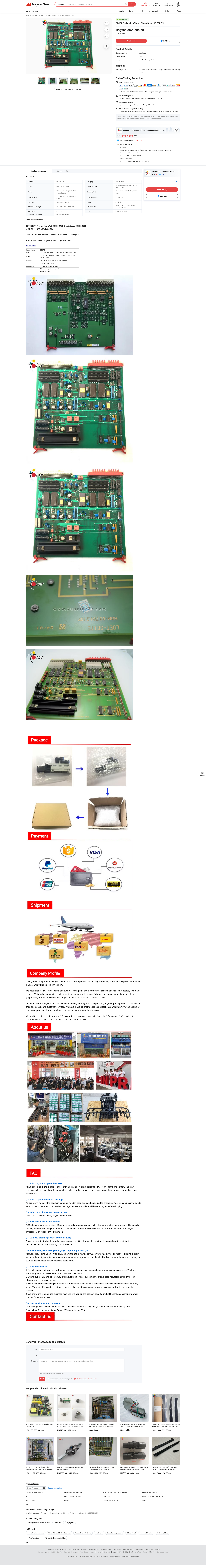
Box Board (98, 1533)
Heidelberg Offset (162, 1533)
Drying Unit (70, 1523)
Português (67, 1552)
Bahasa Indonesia (162, 1552)
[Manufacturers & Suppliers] (37, 4)
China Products (61, 1549)
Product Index (140, 1549)
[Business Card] (177, 180)
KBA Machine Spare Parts (34, 1492)
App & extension (154, 11)
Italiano (92, 1552)
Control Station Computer (72, 1496)
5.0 (153, 175)
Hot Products (50, 1549)
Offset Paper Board (33, 1538)
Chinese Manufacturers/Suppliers (77, 1549)
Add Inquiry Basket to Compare (69, 89)
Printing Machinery (51, 15)
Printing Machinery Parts (67, 15)
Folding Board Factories (83, 1533)
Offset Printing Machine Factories (59, 1533)
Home (27, 15)
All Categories (33, 11)
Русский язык (84, 1552)
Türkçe (145, 1552)
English (53, 1552)
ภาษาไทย (138, 1552)
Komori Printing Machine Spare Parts (115, 1492)
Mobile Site (149, 1549)
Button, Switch (31, 1500)
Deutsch (99, 1552)
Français (75, 1552)
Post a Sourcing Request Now (85, 1379)
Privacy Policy (135, 1556)
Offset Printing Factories (35, 1533)
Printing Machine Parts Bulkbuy (55, 1538)
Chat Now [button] (166, 41)
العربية (114, 1552)
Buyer (131, 11)
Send (42, 1379)
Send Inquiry (131, 41)
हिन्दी (132, 1552)
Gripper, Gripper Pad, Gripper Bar (152, 1496)
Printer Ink (58, 1523)
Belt (27, 1496)
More (28, 1542)
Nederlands (107, 1552)
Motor (144, 1500)
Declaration (125, 1556)
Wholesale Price (106, 1549)
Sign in (178, 6)
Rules (179, 11)
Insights (157, 1549)
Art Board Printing (146, 1533)
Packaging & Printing (38, 15)
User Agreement (115, 1556)
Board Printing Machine (115, 1533)
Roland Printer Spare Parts (73, 1492)
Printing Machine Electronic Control (39, 1523)
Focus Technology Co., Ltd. (89, 1556)
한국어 (120, 1552)
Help (141, 11)
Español (59, 1552)
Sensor (66, 1500)
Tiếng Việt (152, 1552)
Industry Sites (117, 1549)
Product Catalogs (56, 1488)
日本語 (126, 1552)
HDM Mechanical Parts (149, 1492)
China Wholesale (94, 1549)
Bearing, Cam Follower (110, 1500)
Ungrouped (106, 1496)
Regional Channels (128, 1549)
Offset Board (131, 1533)
